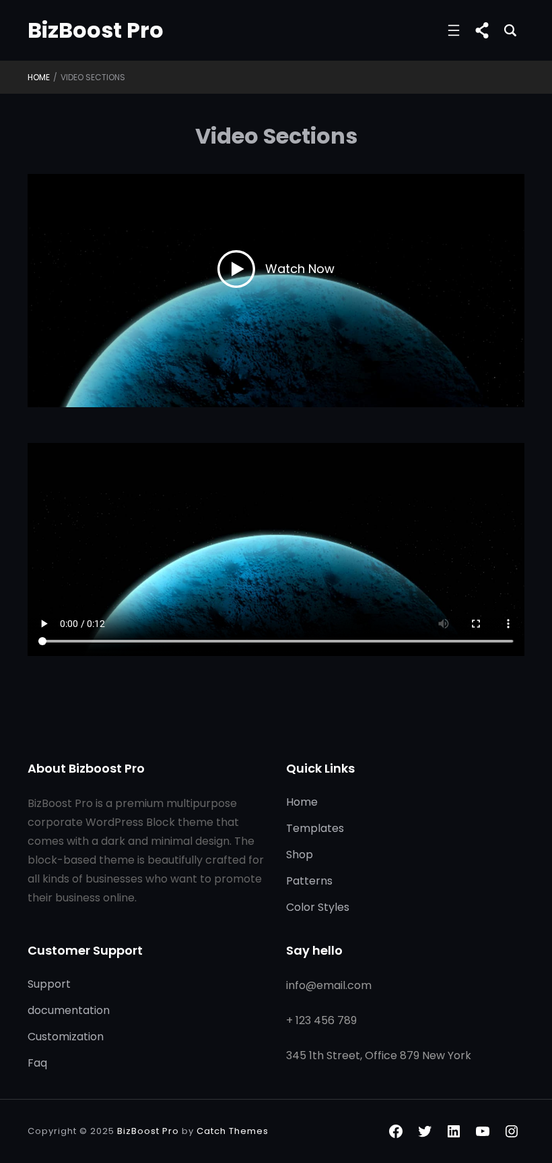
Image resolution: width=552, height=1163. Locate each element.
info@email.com (329, 985)
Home (39, 77)
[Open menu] (454, 30)
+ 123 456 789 (321, 1020)
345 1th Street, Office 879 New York (378, 1055)
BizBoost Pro (96, 30)
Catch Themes (233, 1131)
